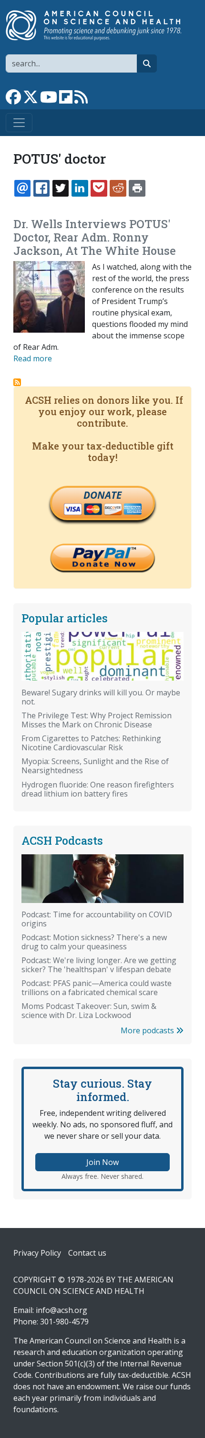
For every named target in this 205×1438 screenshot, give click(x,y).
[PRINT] (137, 188)
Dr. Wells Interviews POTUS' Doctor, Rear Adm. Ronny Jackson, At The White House (94, 237)
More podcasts (148, 1030)
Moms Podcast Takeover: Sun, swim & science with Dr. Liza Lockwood (88, 1010)
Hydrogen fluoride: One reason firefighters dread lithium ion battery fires (97, 789)
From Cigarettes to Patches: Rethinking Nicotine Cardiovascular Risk (91, 743)
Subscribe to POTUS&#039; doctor (17, 382)
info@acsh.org (61, 1310)
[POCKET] (99, 188)
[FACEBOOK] (41, 188)
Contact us (87, 1253)
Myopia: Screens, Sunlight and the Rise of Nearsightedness (95, 766)
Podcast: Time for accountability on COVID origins (96, 919)
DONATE (102, 495)
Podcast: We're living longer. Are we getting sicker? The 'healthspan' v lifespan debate (98, 965)
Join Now (102, 1162)
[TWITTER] (60, 188)
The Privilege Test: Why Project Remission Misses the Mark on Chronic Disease (96, 720)
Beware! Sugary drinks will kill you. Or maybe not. (100, 697)
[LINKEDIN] (80, 188)
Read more (32, 358)
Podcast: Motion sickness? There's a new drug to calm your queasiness (94, 942)
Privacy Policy (37, 1253)
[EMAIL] (22, 188)
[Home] (99, 25)
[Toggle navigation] (19, 122)
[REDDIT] (118, 188)
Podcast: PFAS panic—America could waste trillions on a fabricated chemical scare (96, 987)
